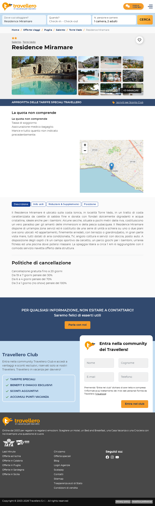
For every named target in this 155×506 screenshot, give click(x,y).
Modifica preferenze (142, 502)
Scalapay (59, 470)
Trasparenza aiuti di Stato (68, 483)
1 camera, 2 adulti (105, 21)
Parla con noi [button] (77, 325)
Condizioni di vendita (66, 488)
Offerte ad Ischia (11, 456)
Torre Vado (75, 30)
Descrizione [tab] (21, 204)
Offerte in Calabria (12, 461)
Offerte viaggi (31, 30)
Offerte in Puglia (11, 465)
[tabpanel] (77, 75)
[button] (133, 6)
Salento (60, 30)
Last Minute (9, 452)
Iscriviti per (129, 102)
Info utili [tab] (38, 204)
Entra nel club (134, 404)
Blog (56, 461)
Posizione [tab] (90, 204)
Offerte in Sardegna (13, 470)
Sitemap (58, 479)
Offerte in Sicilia (11, 474)
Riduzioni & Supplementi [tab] (64, 204)
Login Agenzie (62, 465)
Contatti (58, 474)
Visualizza (101, 394)
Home (15, 30)
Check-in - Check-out (63, 21)
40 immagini (131, 90)
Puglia (48, 30)
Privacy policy (123, 502)
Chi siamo (59, 452)
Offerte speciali (62, 456)
